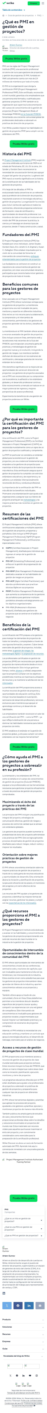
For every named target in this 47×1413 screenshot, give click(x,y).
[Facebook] (17, 1375)
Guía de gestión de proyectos (21, 15)
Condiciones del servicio (14, 1403)
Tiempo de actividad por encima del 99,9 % (23, 1393)
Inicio (3, 15)
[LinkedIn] (23, 1375)
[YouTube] (30, 1375)
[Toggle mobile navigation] (43, 3)
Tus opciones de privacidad (22, 1406)
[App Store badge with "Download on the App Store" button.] (15, 1366)
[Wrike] (8, 3)
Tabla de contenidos (12, 10)
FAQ (39, 15)
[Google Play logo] (32, 1366)
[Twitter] (10, 1375)
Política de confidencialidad (31, 1401)
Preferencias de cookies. (33, 1403)
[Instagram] (36, 1375)
